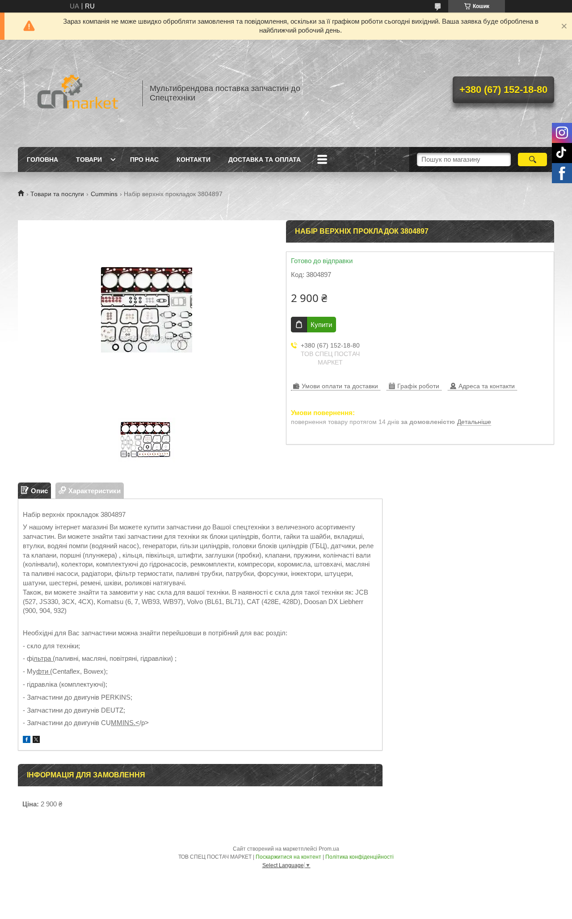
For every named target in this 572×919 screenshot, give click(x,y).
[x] (36, 740)
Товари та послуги (57, 193)
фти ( (44, 671)
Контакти (193, 159)
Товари (89, 159)
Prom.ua (329, 849)
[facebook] (26, 740)
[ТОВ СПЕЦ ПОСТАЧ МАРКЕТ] (76, 93)
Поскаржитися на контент (288, 857)
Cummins (104, 193)
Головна (42, 159)
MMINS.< (125, 722)
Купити (321, 324)
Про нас (144, 159)
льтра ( (44, 658)
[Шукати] (532, 159)
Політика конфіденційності (359, 857)
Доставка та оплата (264, 159)
